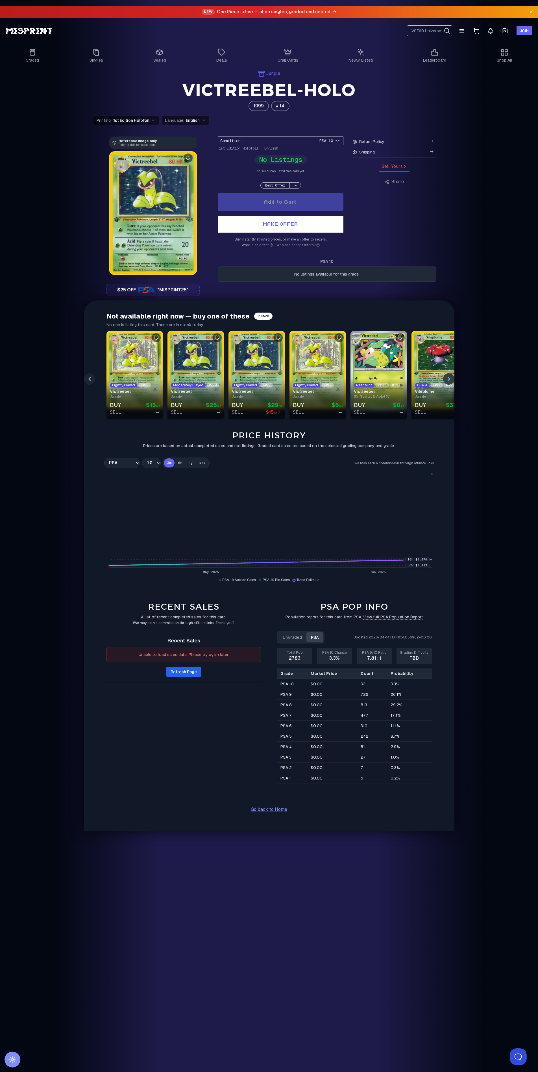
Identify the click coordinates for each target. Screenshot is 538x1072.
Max (202, 463)
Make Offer (280, 224)
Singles (96, 60)
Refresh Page (184, 672)
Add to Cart (280, 202)
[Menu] (462, 31)
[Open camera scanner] (505, 31)
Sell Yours (392, 166)
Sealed (159, 60)
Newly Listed (360, 60)
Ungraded (292, 637)
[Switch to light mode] (12, 1059)
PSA (315, 637)
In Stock (263, 316)
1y (191, 463)
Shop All (504, 60)
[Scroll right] (448, 379)
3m (169, 463)
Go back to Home (269, 809)
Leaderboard (434, 60)
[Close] (531, 11)
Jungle (273, 73)
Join (524, 30)
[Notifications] (490, 30)
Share (397, 181)
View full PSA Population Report (393, 617)
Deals (221, 60)
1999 (259, 106)
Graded (32, 60)
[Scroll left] (89, 379)
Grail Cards (288, 60)
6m (180, 463)
